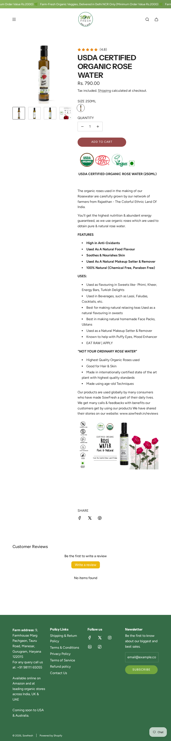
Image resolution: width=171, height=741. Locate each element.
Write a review (85, 565)
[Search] (147, 19)
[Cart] (156, 19)
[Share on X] (89, 518)
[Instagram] (109, 637)
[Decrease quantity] (82, 126)
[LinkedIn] (89, 646)
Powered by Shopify (51, 735)
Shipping (104, 91)
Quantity (86, 118)
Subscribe (141, 669)
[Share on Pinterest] (99, 518)
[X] (99, 637)
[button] (16, 73)
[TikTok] (99, 646)
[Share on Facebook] (79, 518)
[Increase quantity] (97, 126)
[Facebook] (89, 637)
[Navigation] (14, 19)
